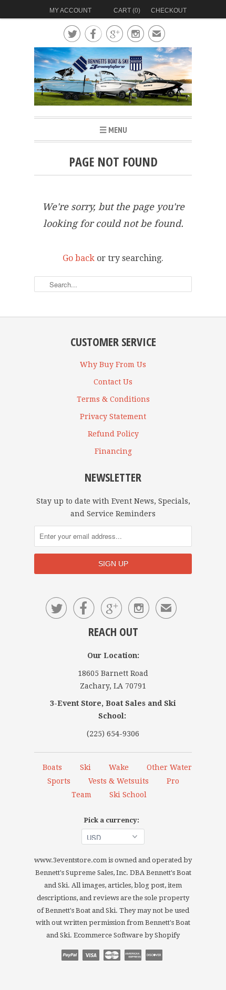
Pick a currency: (113, 820)
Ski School (128, 794)
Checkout (169, 10)
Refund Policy (113, 434)
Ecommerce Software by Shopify (127, 935)
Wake (119, 767)
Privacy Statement (113, 416)
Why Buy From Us (113, 364)
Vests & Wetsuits (118, 781)
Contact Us (113, 382)
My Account (70, 10)
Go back (79, 258)
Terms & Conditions (113, 399)
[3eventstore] (113, 78)
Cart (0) (127, 10)
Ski (85, 767)
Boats (52, 767)
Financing (113, 451)
